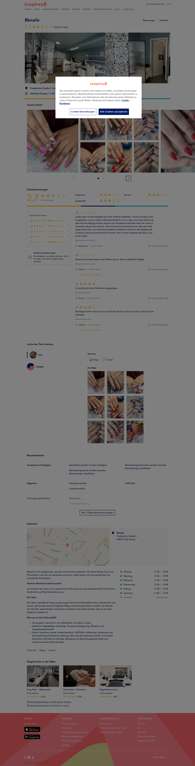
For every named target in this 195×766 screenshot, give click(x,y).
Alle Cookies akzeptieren (113, 112)
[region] (98, 97)
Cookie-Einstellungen (83, 112)
